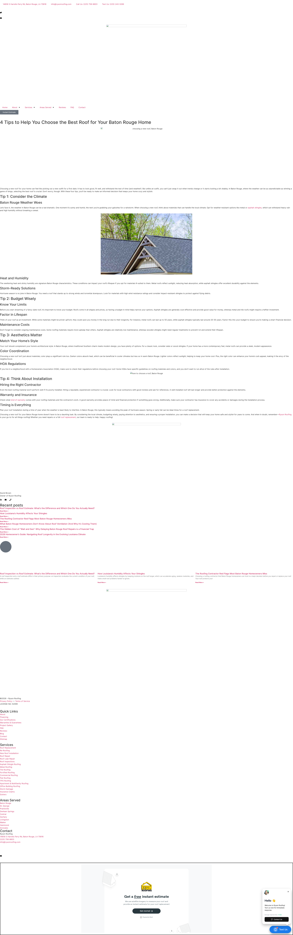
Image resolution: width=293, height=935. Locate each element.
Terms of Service (22, 701)
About (14, 107)
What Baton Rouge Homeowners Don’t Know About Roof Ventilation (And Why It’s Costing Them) (48, 524)
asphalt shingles (255, 207)
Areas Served (45, 107)
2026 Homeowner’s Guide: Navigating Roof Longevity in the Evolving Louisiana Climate (43, 534)
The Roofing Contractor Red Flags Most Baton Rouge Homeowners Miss (36, 518)
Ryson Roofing (285, 414)
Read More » (4, 511)
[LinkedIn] (146, 20)
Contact (82, 107)
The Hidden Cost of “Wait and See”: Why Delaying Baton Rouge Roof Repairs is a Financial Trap (47, 529)
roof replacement (68, 417)
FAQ (72, 107)
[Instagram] (146, 15)
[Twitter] (146, 12)
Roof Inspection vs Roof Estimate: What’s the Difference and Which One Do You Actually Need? (47, 508)
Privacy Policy (6, 701)
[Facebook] (146, 9)
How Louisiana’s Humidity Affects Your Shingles (23, 513)
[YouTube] (146, 17)
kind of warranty (18, 400)
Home (4, 107)
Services (28, 107)
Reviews (62, 107)
